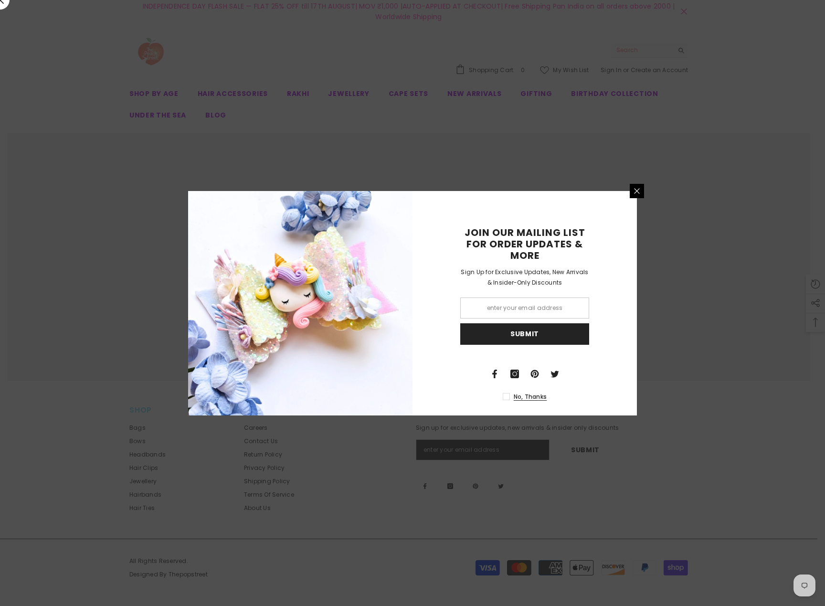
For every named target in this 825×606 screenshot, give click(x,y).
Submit (524, 334)
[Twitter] (555, 374)
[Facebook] (495, 374)
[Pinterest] (535, 374)
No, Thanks (530, 397)
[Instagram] (515, 374)
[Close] (637, 191)
